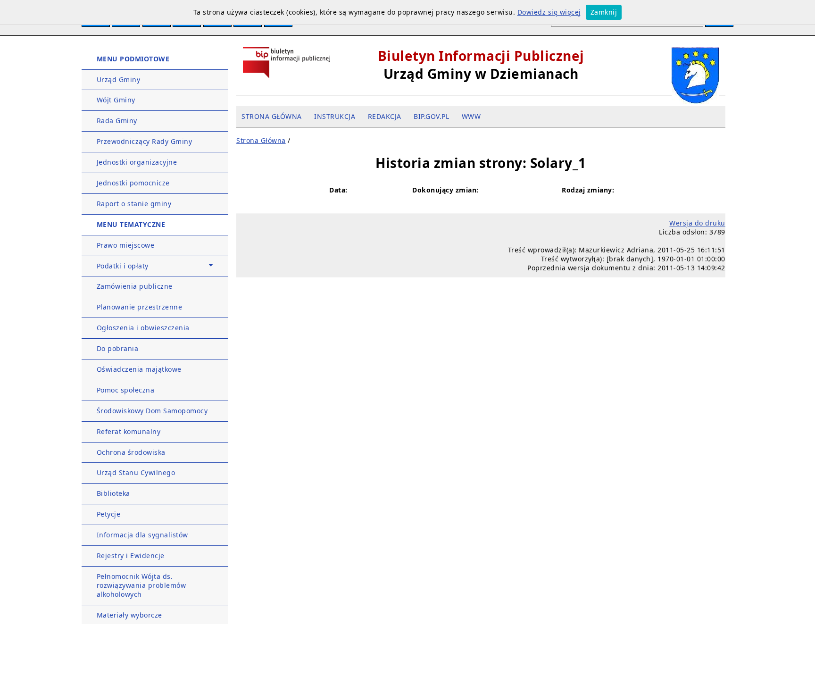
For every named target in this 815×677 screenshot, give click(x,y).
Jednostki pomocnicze (133, 182)
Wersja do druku (697, 222)
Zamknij (603, 12)
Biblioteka (113, 493)
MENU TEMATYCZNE (131, 224)
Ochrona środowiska (131, 452)
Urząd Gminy (119, 79)
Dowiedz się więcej (549, 12)
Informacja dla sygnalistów (142, 534)
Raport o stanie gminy (134, 203)
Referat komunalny (129, 431)
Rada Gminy (117, 120)
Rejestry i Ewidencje (131, 555)
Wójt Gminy (116, 99)
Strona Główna (261, 140)
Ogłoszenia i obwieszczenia (143, 327)
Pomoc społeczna (126, 389)
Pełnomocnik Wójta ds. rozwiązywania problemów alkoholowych (141, 585)
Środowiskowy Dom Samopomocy (152, 410)
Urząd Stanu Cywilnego (136, 472)
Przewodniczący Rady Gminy (144, 141)
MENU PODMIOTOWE (133, 58)
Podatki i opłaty (123, 265)
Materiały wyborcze (129, 614)
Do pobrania (118, 348)
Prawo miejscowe (126, 245)
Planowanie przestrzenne (140, 306)
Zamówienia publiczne (135, 286)
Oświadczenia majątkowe (139, 369)
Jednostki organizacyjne (137, 162)
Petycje (109, 514)
